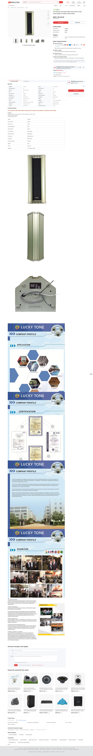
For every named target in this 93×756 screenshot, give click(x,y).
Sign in (84, 2)
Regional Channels (59, 748)
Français (32, 749)
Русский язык (37, 749)
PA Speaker (26, 7)
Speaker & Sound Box (21, 7)
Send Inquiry (60, 22)
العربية (52, 749)
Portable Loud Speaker (72, 739)
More (9, 744)
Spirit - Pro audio (68, 722)
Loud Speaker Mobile (62, 739)
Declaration (57, 751)
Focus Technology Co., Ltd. (39, 751)
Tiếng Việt (71, 749)
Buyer (61, 5)
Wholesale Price (48, 748)
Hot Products (20, 748)
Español (25, 749)
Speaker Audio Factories (33, 739)
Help (66, 5)
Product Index (65, 748)
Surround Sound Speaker (13, 734)
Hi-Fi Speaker (21, 734)
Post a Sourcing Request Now (37, 665)
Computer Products (13, 7)
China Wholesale (42, 748)
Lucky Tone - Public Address (51, 722)
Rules (84, 5)
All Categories (11, 5)
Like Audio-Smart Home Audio (13, 722)
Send (16, 665)
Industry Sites (53, 748)
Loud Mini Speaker (54, 739)
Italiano (41, 749)
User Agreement (52, 751)
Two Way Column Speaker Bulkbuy (23, 742)
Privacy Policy (62, 751)
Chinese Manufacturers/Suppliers (34, 748)
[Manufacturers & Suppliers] (13, 2)
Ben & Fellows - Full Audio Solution (32, 722)
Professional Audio (29, 734)
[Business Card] (83, 86)
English (21, 749)
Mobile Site (69, 748)
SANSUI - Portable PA (11, 724)
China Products (25, 748)
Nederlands (48, 749)
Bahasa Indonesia (76, 749)
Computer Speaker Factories (13, 739)
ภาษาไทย (64, 749)
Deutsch (44, 749)
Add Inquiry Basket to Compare (29, 45)
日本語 (58, 749)
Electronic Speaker (23, 739)
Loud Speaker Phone (12, 742)
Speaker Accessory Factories (44, 739)
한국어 (55, 749)
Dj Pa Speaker (80, 739)
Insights (74, 748)
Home (9, 7)
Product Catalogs (23, 720)
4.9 (72, 83)
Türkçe (67, 749)
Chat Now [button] (78, 22)
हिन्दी (61, 749)
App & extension (72, 5)
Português (28, 749)
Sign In (54, 76)
